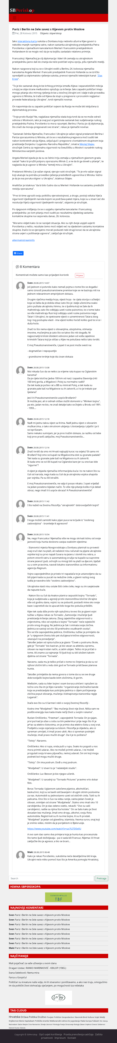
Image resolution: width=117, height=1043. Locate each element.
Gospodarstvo (68, 1017)
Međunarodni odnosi (59, 1021)
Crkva (30, 1024)
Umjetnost (88, 1024)
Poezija (62, 1024)
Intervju (105, 1021)
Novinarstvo (36, 1024)
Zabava (82, 1024)
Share (19, 253)
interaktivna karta (27, 41)
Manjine (25, 1024)
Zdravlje (43, 1024)
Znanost (94, 1024)
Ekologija (76, 1024)
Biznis (21, 1021)
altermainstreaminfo (23, 240)
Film (101, 1021)
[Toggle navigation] (15, 18)
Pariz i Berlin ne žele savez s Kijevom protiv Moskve (42, 915)
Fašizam (95, 1021)
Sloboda (22, 1028)
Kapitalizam (30, 1021)
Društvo (42, 1017)
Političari (57, 1017)
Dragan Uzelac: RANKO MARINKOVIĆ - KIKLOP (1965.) (37, 968)
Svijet (97, 1017)
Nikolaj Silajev (86, 144)
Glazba (20, 1024)
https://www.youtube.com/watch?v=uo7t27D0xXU (54, 828)
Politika (33, 1017)
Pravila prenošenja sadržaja (78, 1034)
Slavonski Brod (81, 1017)
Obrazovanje (69, 1024)
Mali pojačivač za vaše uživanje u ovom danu (33, 963)
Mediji (102, 1017)
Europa (89, 1021)
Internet (11, 1028)
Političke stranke (42, 1021)
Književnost (14, 1021)
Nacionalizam (13, 1024)
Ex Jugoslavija (74, 1021)
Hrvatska (14, 1017)
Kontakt (71, 1037)
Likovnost (49, 1024)
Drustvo (17, 1028)
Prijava (79, 275)
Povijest (50, 1017)
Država (24, 1017)
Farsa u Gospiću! (18, 977)
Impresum (60, 1037)
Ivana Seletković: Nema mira (24, 972)
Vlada (82, 1021)
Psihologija (56, 1024)
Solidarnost (101, 1024)
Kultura (91, 1017)
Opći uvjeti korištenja (50, 1034)
